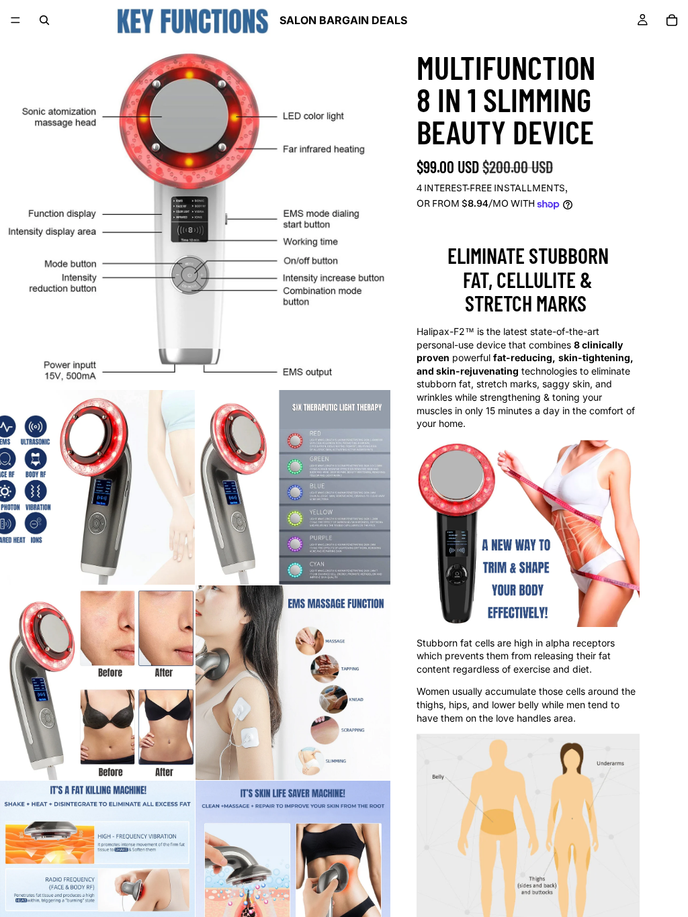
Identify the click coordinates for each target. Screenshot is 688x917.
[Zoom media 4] (97, 682)
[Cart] (672, 20)
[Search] (44, 20)
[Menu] (15, 20)
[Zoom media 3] (293, 487)
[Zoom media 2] (97, 487)
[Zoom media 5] (293, 682)
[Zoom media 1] (195, 194)
